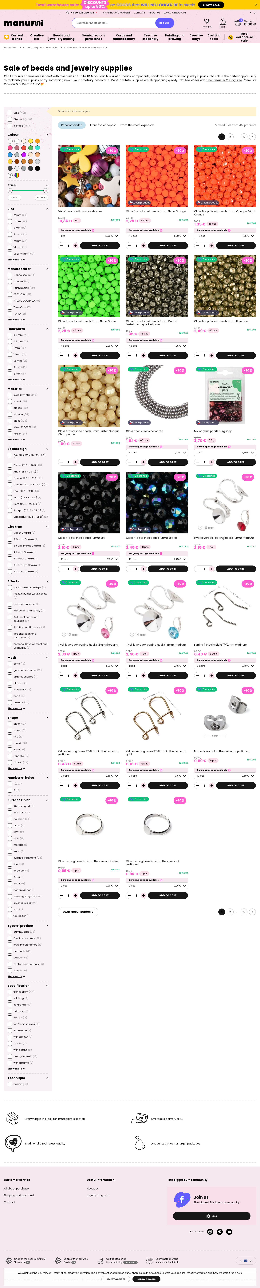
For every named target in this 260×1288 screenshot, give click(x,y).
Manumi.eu (11, 47)
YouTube (230, 1232)
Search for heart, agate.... (92, 23)
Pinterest (220, 1232)
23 (244, 137)
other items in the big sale (224, 80)
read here (236, 1273)
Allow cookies (146, 1279)
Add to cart (100, 245)
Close (256, 5)
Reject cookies (115, 1279)
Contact (139, 12)
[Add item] (75, 245)
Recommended (71, 125)
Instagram (211, 1232)
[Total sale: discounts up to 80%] (130, 4)
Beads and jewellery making (40, 47)
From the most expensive (137, 125)
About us (154, 12)
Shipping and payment (116, 12)
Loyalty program (175, 12)
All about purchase (16, 1188)
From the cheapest (103, 125)
